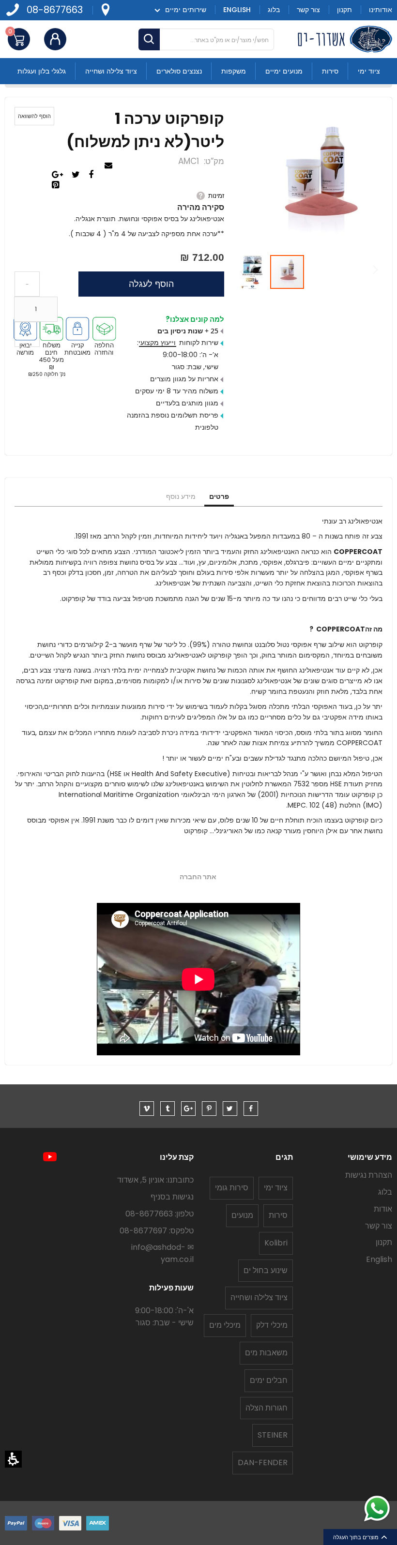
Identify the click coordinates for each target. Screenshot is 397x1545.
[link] (105, 9)
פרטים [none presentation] (219, 496)
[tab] (219, 497)
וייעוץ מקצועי (157, 342)
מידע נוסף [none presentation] (181, 496)
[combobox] (206, 39)
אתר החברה (198, 877)
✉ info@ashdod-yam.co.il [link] (162, 1253)
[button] (13, 1459)
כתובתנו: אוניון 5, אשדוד (155, 1179)
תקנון (384, 1242)
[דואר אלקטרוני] (110, 166)
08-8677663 (55, 9)
